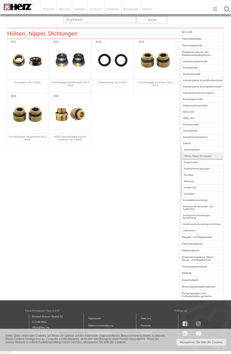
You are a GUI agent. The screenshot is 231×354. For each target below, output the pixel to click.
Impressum (94, 318)
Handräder (189, 194)
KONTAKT (147, 9)
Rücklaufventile (190, 68)
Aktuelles (96, 9)
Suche (152, 19)
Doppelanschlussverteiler (195, 105)
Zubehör (187, 143)
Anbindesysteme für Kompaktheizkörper (202, 86)
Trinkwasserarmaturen (194, 266)
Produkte (48, 9)
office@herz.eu (40, 327)
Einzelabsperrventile (193, 99)
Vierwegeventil (190, 131)
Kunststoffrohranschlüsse (195, 200)
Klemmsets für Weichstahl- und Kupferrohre (198, 207)
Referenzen (130, 9)
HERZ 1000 (188, 118)
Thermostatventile (192, 45)
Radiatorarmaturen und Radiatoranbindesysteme (196, 53)
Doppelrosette (191, 162)
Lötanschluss (189, 230)
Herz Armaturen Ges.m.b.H (42, 310)
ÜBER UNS (64, 9)
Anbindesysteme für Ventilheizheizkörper (203, 80)
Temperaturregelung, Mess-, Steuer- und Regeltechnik (198, 258)
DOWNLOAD (112, 9)
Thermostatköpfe (191, 38)
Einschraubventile (192, 74)
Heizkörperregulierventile (195, 61)
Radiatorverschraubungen (197, 168)
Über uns (146, 318)
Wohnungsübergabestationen (198, 286)
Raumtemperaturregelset (195, 137)
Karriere (79, 9)
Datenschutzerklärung (100, 325)
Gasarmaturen (190, 279)
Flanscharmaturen (192, 243)
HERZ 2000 (188, 112)
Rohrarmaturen (190, 250)
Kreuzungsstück (192, 150)
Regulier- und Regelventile (197, 237)
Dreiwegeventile (191, 124)
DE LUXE (187, 32)
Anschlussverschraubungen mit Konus (202, 224)
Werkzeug (189, 181)
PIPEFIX (186, 273)
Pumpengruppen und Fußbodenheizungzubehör (197, 295)
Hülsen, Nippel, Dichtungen (198, 156)
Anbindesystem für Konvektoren (198, 93)
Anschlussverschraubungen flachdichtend (196, 216)
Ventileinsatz (190, 187)
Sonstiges (189, 175)
